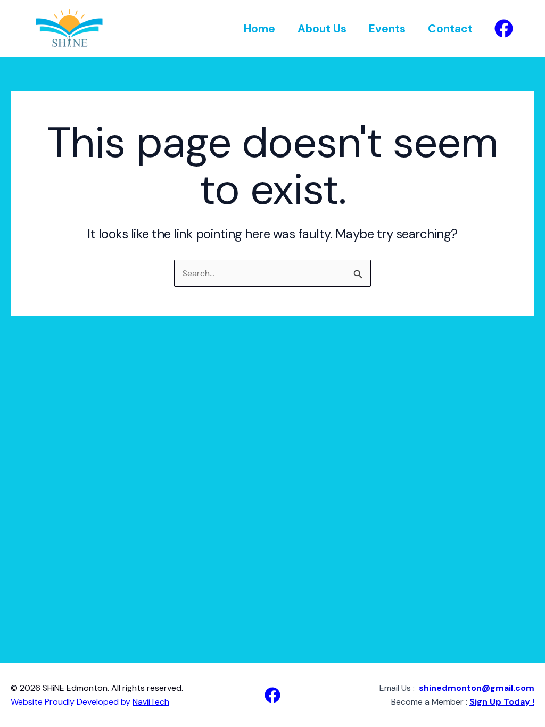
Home (259, 28)
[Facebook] (503, 28)
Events (387, 28)
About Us (322, 28)
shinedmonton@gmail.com (476, 687)
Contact (450, 28)
